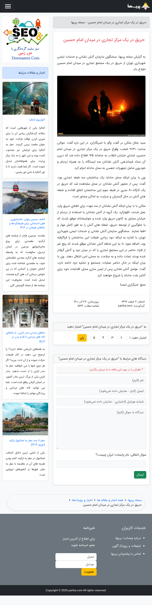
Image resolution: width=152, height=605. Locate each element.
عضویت (89, 571)
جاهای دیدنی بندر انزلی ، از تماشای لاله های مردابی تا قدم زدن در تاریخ (25, 337)
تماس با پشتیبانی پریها (126, 553)
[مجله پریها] (138, 6)
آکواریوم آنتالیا (37, 120)
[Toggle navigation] (7, 6)
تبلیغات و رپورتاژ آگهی (126, 545)
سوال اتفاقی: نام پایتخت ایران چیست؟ (121, 454)
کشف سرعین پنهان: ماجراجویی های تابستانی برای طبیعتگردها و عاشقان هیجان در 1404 (27, 223)
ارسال (140, 474)
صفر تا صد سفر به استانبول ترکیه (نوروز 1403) (27, 442)
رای (82, 337)
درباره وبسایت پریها (128, 538)
